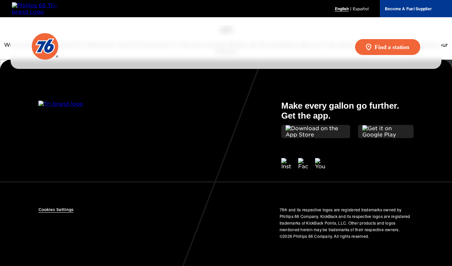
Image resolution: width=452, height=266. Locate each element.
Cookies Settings (55, 209)
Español (361, 8)
